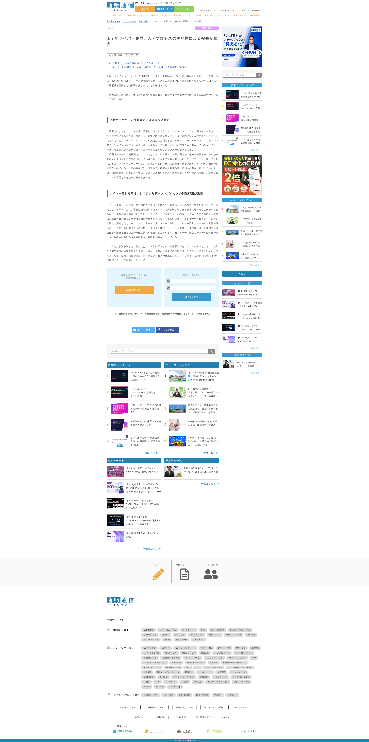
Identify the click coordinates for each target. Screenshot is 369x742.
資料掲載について (228, 10)
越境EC (165, 635)
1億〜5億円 (168, 695)
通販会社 (155, 15)
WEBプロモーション (237, 658)
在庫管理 (221, 672)
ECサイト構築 (224, 648)
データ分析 (179, 635)
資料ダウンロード (164, 9)
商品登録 (255, 648)
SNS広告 (198, 682)
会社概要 (160, 717)
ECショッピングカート (185, 648)
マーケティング (223, 15)
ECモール (166, 15)
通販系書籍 (254, 15)
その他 (167, 640)
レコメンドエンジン (213, 667)
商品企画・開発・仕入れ (240, 630)
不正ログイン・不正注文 (184, 677)
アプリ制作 (240, 648)
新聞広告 (213, 663)
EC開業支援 (149, 630)
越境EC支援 (149, 677)
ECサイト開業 (150, 648)
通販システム (214, 635)
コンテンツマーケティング (155, 663)
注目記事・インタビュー (137, 15)
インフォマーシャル (152, 667)
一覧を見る (254, 150)
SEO (254, 658)
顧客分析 (147, 672)
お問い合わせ (141, 717)
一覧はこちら (150, 453)
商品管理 (205, 653)
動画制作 (189, 672)
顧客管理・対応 (150, 635)
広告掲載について (128, 707)
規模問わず (232, 695)
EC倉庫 (185, 682)
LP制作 (147, 682)
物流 (203, 630)
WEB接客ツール (173, 667)
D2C (158, 682)
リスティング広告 (192, 658)
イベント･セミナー (184, 9)
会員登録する (134, 290)
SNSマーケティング (195, 663)
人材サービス (198, 640)
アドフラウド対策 (241, 682)
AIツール (159, 687)
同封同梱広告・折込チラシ (234, 663)
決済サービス (170, 653)
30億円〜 (218, 695)
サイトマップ (227, 717)
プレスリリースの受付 (212, 707)
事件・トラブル (240, 15)
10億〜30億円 (202, 695)
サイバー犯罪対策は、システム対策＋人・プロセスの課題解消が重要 (149, 67)
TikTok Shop (175, 687)
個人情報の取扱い (204, 717)
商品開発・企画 (150, 658)
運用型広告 (176, 663)
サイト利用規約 (180, 717)
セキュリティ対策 (115, 55)
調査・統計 (209, 15)
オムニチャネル (220, 677)
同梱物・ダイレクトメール (168, 672)
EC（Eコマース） (132, 55)
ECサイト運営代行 (151, 653)
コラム (187, 15)
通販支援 (177, 15)
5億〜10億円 (184, 695)
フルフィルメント (238, 672)
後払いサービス (188, 653)
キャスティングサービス (218, 682)
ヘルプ (242, 274)
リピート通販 (206, 648)
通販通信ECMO (113, 21)
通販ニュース (118, 15)
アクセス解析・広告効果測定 (240, 667)
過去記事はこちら (184, 707)
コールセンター (196, 635)
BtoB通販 (251, 635)
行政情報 (197, 15)
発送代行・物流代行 (170, 658)
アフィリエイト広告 (214, 658)
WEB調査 (204, 677)
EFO (197, 667)
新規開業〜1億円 (151, 695)
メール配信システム (243, 653)
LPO (187, 667)
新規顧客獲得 (181, 640)
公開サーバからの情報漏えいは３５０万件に (136, 63)
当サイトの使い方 (207, 10)
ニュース (145, 9)
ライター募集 (240, 707)
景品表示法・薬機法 (241, 677)
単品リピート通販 (233, 635)
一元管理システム (222, 653)
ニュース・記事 (129, 21)
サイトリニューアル (168, 630)
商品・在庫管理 (217, 630)
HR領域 (147, 687)
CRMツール (171, 682)
